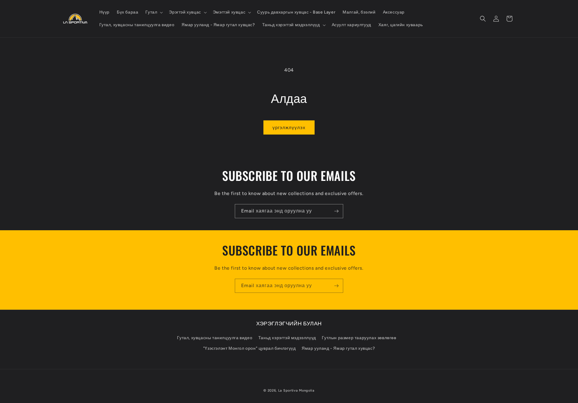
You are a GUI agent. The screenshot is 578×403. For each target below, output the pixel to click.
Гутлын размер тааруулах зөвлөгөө (359, 337)
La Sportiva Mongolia (296, 390)
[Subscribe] (336, 211)
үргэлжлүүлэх (289, 127)
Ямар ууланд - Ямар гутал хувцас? (338, 348)
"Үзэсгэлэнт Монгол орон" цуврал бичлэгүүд (249, 348)
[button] (153, 12)
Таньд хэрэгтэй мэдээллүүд (287, 337)
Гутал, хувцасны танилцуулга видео (214, 337)
